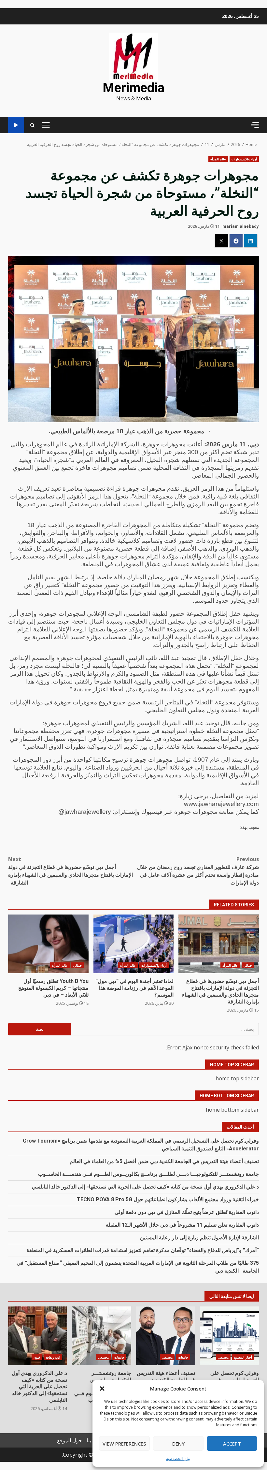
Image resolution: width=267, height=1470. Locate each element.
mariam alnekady (240, 226)
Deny (178, 1443)
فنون (37, 1357)
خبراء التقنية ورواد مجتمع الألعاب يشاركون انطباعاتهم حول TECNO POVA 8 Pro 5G (168, 1199)
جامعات (183, 1357)
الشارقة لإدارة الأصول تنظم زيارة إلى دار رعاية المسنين (199, 1237)
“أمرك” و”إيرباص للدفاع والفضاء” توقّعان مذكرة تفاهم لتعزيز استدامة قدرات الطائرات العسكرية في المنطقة (142, 1250)
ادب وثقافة (53, 1357)
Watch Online (16, 125)
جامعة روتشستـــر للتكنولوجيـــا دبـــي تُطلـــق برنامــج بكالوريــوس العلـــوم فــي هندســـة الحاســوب (148, 1174)
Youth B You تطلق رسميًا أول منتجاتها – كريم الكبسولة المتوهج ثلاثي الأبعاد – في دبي (48, 944)
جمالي (248, 965)
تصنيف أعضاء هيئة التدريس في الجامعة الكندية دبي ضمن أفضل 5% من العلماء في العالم (164, 1161)
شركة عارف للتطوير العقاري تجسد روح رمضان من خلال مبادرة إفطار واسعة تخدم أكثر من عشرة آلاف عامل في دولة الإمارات (198, 871)
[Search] (32, 125)
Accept (232, 1443)
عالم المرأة (218, 159)
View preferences (124, 1443)
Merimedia (133, 87)
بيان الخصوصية (178, 1458)
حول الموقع (69, 1440)
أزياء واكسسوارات (244, 159)
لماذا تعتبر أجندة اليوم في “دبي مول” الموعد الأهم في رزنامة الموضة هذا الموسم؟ (133, 944)
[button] (102, 1388)
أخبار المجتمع (243, 1357)
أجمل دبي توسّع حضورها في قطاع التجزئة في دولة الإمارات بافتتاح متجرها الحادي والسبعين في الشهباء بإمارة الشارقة (70, 871)
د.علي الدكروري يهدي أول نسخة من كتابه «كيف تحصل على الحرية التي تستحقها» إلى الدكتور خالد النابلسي (145, 1187)
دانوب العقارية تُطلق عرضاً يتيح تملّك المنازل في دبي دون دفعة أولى (187, 1212)
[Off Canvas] (255, 125)
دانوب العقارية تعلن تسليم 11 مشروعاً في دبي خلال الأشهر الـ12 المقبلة (182, 1225)
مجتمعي (223, 1357)
